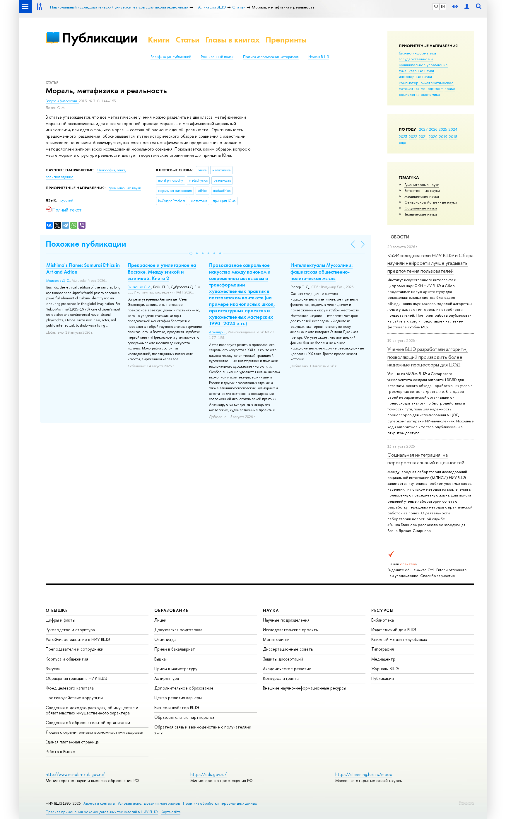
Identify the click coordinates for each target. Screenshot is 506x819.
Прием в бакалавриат (174, 649)
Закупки (53, 668)
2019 (443, 136)
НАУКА (271, 610)
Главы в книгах (233, 40)
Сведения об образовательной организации (88, 722)
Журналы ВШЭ (385, 668)
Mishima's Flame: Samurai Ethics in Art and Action (83, 268)
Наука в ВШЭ (318, 56)
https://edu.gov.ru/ (208, 774)
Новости (398, 237)
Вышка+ (161, 659)
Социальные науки (420, 208)
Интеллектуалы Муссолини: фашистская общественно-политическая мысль (321, 271)
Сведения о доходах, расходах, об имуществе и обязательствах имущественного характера (92, 710)
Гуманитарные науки (421, 184)
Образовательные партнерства (184, 717)
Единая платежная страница (72, 742)
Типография (382, 649)
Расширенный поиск (217, 56)
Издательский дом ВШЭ (393, 629)
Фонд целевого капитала (70, 688)
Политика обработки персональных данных (220, 803)
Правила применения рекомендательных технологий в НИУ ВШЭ (102, 811)
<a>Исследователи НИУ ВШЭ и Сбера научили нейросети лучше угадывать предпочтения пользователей (430, 263)
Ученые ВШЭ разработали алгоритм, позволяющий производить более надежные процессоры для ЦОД (427, 357)
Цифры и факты (60, 620)
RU (436, 6)
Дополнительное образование (183, 688)
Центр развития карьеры (178, 697)
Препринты (286, 40)
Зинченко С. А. (139, 287)
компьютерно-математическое (426, 82)
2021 (423, 136)
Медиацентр (383, 659)
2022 (413, 136)
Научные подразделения (286, 620)
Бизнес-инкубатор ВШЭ (176, 707)
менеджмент (432, 88)
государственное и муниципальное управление (423, 61)
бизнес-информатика (417, 53)
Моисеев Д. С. (58, 280)
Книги (159, 40)
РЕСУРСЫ (382, 610)
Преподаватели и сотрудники (74, 649)
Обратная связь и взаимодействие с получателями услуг (202, 729)
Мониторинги (276, 639)
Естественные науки (422, 190)
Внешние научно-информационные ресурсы (304, 688)
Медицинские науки (421, 196)
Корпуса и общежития (67, 659)
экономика (430, 94)
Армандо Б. (217, 332)
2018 (453, 136)
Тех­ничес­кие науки (420, 214)
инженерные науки (415, 76)
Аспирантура (166, 678)
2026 (433, 129)
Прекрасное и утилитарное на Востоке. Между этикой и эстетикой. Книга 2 (162, 271)
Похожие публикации (86, 244)
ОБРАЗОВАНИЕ (171, 610)
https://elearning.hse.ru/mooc (363, 774)
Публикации (100, 38)
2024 (453, 129)
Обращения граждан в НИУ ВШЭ (76, 678)
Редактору (466, 802)
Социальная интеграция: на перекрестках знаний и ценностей (425, 458)
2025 (443, 129)
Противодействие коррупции (74, 697)
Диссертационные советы (288, 649)
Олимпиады (165, 639)
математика (409, 88)
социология (409, 94)
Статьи (188, 40)
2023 (403, 136)
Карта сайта (170, 811)
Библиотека (382, 620)
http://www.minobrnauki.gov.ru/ (75, 774)
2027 (423, 129)
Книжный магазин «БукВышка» (399, 639)
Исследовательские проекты (291, 629)
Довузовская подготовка (178, 629)
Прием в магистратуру (175, 668)
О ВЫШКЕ (57, 610)
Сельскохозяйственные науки (430, 202)
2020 (433, 136)
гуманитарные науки (416, 70)
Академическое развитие (287, 668)
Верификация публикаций (171, 56)
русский (66, 200)
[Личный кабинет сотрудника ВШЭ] (466, 6)
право (450, 88)
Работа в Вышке (60, 751)
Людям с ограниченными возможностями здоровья (94, 732)
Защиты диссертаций (283, 659)
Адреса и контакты (99, 803)
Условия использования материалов (149, 803)
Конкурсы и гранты (281, 678)
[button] (191, 253)
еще (402, 142)
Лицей (160, 620)
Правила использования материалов (271, 56)
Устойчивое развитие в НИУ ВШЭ (78, 639)
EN (443, 6)
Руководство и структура (70, 629)
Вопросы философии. (62, 101)
